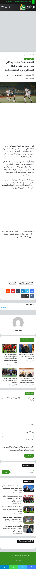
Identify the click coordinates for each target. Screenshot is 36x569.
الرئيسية (30, 54)
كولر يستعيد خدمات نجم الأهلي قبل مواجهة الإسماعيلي (16, 1)
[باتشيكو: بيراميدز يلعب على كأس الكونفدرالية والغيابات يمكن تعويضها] (26, 372)
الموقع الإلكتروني (29, 439)
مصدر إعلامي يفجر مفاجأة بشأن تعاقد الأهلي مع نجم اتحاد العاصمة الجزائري (12, 499)
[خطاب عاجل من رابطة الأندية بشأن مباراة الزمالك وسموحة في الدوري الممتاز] (28, 509)
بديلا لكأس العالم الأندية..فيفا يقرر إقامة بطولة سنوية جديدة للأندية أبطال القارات (12, 488)
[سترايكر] (27, 7)
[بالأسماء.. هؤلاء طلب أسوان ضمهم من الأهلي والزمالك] (9, 372)
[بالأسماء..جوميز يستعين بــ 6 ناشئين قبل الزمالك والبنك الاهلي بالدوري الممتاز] (28, 529)
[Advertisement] (18, 30)
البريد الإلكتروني (29, 432)
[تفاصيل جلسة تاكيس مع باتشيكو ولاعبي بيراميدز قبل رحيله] (26, 348)
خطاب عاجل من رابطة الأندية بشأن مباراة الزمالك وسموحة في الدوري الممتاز (12, 509)
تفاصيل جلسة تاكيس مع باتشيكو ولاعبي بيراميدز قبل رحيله (26, 356)
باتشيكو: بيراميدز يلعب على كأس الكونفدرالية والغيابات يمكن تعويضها (27, 380)
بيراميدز (12, 283)
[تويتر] (27, 291)
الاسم (32, 424)
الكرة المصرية (23, 54)
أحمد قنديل (28, 75)
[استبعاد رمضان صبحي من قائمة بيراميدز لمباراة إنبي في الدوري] (28, 520)
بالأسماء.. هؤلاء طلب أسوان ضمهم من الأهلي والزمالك (10, 380)
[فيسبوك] (32, 291)
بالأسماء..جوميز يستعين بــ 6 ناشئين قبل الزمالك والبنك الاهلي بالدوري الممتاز (12, 529)
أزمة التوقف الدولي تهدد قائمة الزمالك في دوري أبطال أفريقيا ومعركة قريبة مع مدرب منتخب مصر (10, 358)
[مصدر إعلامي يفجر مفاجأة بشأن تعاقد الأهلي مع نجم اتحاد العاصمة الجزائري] (28, 499)
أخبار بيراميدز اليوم (25, 283)
